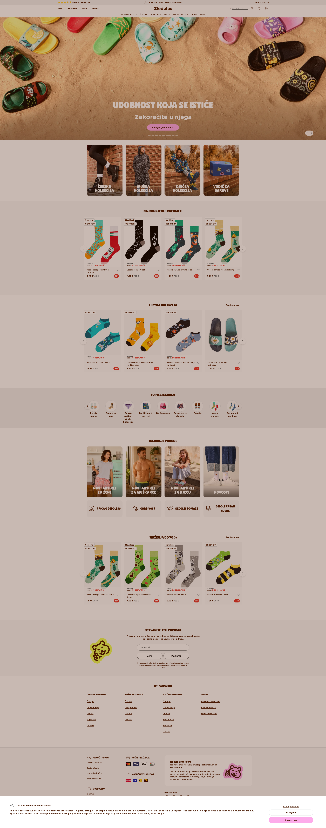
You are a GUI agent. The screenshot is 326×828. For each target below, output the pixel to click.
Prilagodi (291, 812)
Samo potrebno (291, 806)
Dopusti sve (291, 820)
